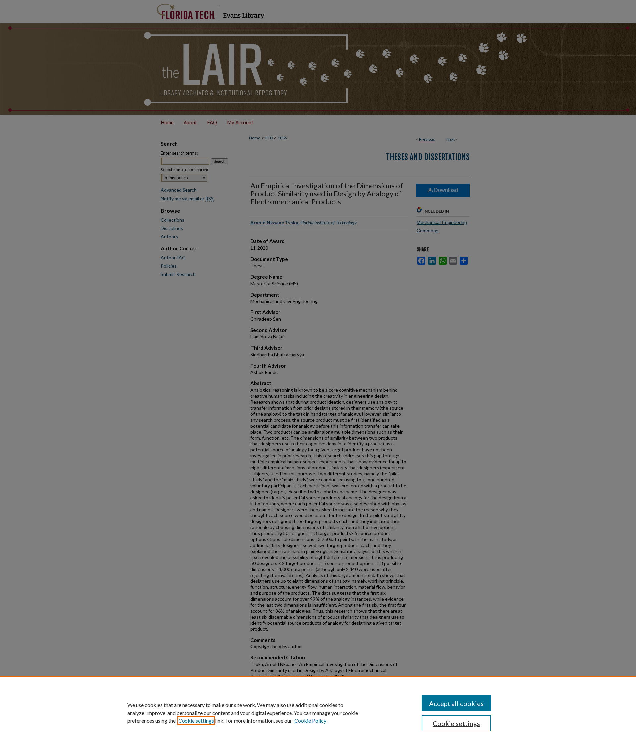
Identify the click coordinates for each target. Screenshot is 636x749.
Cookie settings (196, 720)
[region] (318, 712)
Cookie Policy (310, 720)
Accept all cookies (456, 703)
